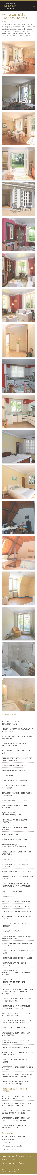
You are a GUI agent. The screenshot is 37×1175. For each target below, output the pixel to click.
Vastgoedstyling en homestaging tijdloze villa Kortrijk (16, 1097)
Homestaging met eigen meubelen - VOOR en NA (17, 853)
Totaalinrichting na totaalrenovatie (11, 723)
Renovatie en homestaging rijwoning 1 (13, 787)
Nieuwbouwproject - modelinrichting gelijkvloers (15, 846)
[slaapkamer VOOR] (18, 517)
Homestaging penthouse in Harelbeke (14, 964)
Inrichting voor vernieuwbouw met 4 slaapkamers (17, 730)
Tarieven (21, 1163)
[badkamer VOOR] (18, 659)
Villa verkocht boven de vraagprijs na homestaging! (17, 1000)
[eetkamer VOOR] (18, 93)
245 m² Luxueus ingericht (12, 891)
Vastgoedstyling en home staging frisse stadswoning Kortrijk (17, 1075)
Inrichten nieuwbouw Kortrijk (15, 1047)
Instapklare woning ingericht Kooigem (15, 821)
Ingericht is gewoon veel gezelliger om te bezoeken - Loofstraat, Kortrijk (17, 991)
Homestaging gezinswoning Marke (17, 958)
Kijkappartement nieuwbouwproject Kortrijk (14, 814)
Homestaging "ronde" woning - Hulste (15, 1061)
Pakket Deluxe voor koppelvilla (16, 839)
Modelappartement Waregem (14, 859)
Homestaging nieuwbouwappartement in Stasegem (14, 982)
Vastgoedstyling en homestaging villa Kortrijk (16, 1034)
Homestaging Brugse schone (14, 1028)
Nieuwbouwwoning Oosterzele (15, 770)
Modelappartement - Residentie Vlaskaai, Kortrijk (16, 1041)
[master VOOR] (18, 446)
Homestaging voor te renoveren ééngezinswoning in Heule (16, 1112)
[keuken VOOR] (18, 376)
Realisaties (31, 5)
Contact (28, 1156)
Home (4, 1156)
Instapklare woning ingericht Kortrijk (15, 828)
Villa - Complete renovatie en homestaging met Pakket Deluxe (16, 885)
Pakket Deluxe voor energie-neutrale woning (14, 744)
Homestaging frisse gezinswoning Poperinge (17, 944)
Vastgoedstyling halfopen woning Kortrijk (17, 1068)
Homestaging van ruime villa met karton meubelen (16, 937)
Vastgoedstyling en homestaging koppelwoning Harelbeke (16, 1104)
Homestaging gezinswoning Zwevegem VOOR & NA (14, 1126)
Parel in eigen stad (10, 834)
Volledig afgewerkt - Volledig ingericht (15, 925)
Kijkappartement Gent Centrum (16, 800)
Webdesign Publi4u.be (9, 1171)
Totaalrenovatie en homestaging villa (17, 752)
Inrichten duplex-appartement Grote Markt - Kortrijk (15, 1083)
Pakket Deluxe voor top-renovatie (17, 781)
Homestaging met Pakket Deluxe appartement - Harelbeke (16, 1007)
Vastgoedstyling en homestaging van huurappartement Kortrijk (16, 1021)
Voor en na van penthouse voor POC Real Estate (17, 737)
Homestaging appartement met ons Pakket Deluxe (17, 1053)
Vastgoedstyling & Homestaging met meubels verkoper (16, 1014)
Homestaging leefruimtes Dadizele (17, 871)
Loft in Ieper (7, 775)
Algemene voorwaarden (9, 1163)
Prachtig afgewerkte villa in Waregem (14, 806)
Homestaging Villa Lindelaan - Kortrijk (15, 1090)
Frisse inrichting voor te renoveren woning (18, 877)
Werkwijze (14, 1159)
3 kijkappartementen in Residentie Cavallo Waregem (17, 759)
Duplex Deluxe (8, 896)
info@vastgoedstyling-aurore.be (12, 1146)
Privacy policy (20, 1156)
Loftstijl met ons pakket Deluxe (16, 906)
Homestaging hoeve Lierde (13, 765)
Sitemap (21, 1159)
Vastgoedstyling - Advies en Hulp (16, 911)
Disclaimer (11, 1156)
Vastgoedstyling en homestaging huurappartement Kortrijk (16, 1119)
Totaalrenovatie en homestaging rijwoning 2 (17, 794)
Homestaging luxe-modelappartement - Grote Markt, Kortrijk (17, 972)
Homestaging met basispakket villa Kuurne (17, 952)
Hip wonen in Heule (10, 931)
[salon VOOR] (18, 234)
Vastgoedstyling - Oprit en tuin (16, 901)
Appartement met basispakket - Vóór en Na (15, 865)
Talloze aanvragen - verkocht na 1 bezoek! (17, 917)
